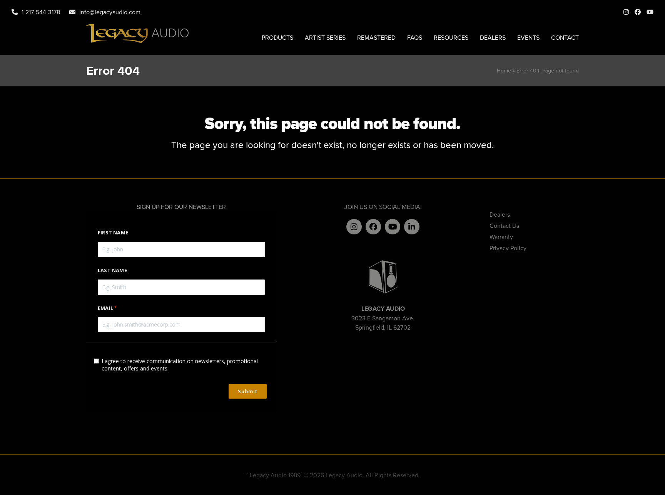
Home (504, 70)
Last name (112, 270)
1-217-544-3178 (41, 12)
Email (105, 308)
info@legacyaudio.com (109, 12)
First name (113, 232)
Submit (247, 391)
